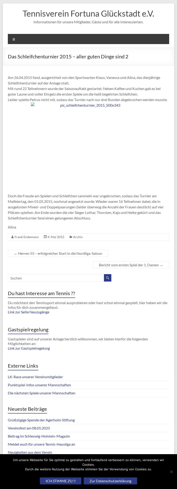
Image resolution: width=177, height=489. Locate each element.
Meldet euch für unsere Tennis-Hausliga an (41, 444)
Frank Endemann (27, 237)
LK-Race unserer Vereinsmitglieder (35, 377)
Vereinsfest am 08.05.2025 (29, 428)
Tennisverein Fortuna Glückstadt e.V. (88, 13)
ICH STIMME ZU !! (61, 481)
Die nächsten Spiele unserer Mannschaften (41, 393)
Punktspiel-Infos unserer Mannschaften (39, 385)
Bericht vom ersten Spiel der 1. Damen (131, 265)
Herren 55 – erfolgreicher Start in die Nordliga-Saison (58, 253)
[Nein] (171, 471)
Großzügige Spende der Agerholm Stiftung (41, 420)
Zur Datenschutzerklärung (110, 481)
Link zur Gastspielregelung (29, 348)
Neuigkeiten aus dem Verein (30, 452)
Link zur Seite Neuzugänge (28, 312)
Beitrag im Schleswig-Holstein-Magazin (39, 436)
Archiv (78, 237)
